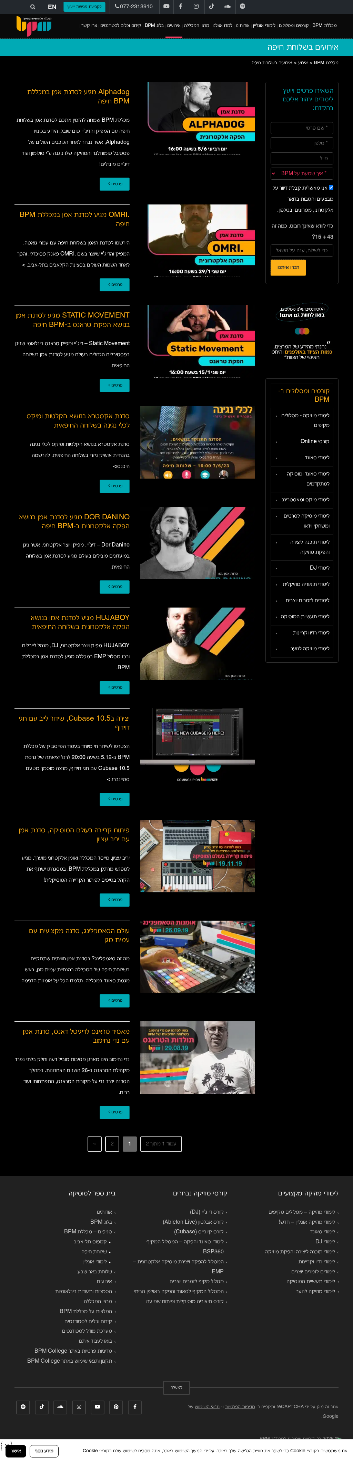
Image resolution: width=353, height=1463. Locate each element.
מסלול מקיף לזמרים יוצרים (197, 1281)
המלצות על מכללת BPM (86, 1311)
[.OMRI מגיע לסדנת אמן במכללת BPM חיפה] (197, 240)
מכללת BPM (324, 25)
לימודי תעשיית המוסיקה (305, 616)
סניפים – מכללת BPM (88, 1232)
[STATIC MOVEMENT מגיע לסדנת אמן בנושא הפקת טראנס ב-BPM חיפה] (197, 341)
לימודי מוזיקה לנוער (310, 649)
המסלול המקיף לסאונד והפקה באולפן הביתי (179, 1291)
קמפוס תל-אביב (90, 1242)
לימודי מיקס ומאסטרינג (306, 500)
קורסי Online (315, 441)
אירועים (174, 25)
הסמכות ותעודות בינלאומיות (83, 1291)
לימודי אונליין (264, 25)
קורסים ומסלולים (294, 25)
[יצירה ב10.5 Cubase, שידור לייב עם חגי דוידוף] (197, 744)
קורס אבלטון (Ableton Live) (193, 1222)
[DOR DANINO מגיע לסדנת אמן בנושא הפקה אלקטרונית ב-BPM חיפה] (197, 543)
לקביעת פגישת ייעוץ (84, 7)
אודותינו (243, 25)
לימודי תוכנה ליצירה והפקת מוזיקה (310, 547)
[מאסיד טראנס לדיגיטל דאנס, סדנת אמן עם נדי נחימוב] (197, 1057)
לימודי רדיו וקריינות (311, 633)
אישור (16, 1451)
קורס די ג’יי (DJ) (207, 1212)
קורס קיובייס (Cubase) (199, 1232)
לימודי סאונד (317, 457)
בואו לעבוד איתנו (95, 1341)
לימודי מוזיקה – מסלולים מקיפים (302, 1212)
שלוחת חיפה (94, 1252)
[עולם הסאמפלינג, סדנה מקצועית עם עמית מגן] (197, 957)
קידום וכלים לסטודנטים (120, 25)
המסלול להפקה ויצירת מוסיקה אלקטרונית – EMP (178, 1267)
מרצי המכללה (196, 25)
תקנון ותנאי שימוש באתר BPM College (69, 1361)
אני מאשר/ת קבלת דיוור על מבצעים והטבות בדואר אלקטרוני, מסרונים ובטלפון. (303, 199)
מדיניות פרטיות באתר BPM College (73, 1351)
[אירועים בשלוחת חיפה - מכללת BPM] (33, 26)
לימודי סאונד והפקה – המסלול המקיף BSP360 (185, 1247)
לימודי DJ (320, 568)
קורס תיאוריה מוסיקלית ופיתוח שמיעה (185, 1301)
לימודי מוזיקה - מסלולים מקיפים (305, 420)
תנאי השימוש (207, 1407)
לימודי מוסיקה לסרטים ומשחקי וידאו (307, 521)
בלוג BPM (154, 25)
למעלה (176, 1388)
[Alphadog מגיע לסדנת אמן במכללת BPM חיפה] (197, 118)
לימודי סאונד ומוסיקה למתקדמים (308, 479)
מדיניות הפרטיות (240, 1407)
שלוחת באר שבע (95, 1272)
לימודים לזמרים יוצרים (308, 600)
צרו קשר (89, 25)
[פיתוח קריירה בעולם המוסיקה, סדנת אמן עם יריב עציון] (197, 856)
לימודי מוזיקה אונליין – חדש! (307, 1222)
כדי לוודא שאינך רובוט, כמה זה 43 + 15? (302, 232)
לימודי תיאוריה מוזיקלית (306, 584)
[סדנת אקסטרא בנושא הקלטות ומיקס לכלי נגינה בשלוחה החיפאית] (197, 442)
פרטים (116, 184)
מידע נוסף (44, 1451)
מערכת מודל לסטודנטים (87, 1331)
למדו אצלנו (222, 25)
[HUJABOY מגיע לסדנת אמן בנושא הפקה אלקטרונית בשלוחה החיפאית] (197, 644)
